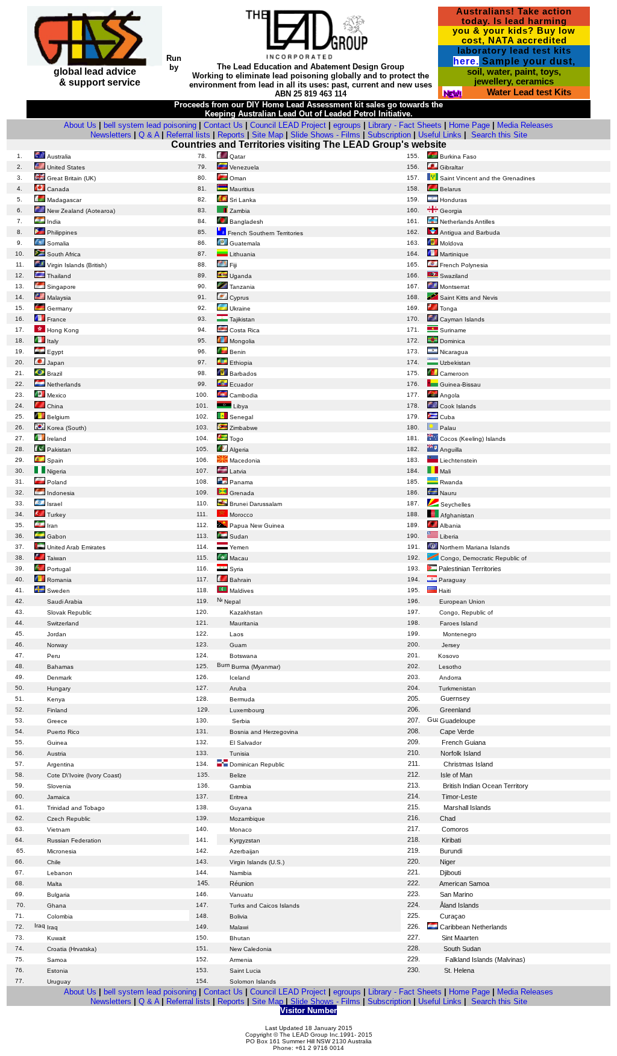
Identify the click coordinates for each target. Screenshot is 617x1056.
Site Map (267, 134)
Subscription (389, 134)
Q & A (149, 134)
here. (466, 61)
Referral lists (188, 134)
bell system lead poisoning (150, 125)
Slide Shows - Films (325, 134)
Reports (231, 134)
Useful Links (440, 134)
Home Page (469, 125)
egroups (347, 125)
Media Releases (525, 125)
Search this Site (499, 134)
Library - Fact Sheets (405, 125)
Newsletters (110, 134)
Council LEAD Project (288, 125)
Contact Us (223, 125)
